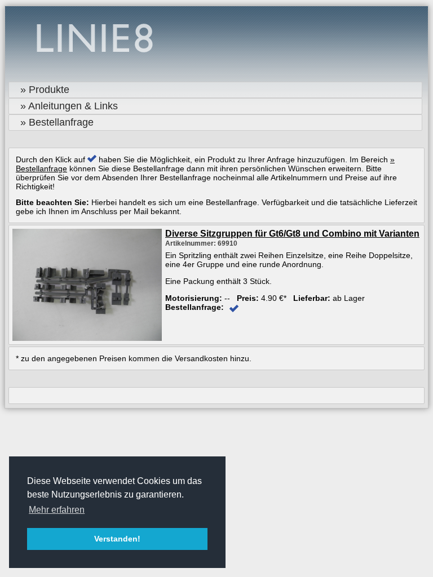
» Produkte (44, 89)
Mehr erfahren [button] (57, 509)
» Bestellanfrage (57, 122)
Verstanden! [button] (117, 538)
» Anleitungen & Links (69, 106)
